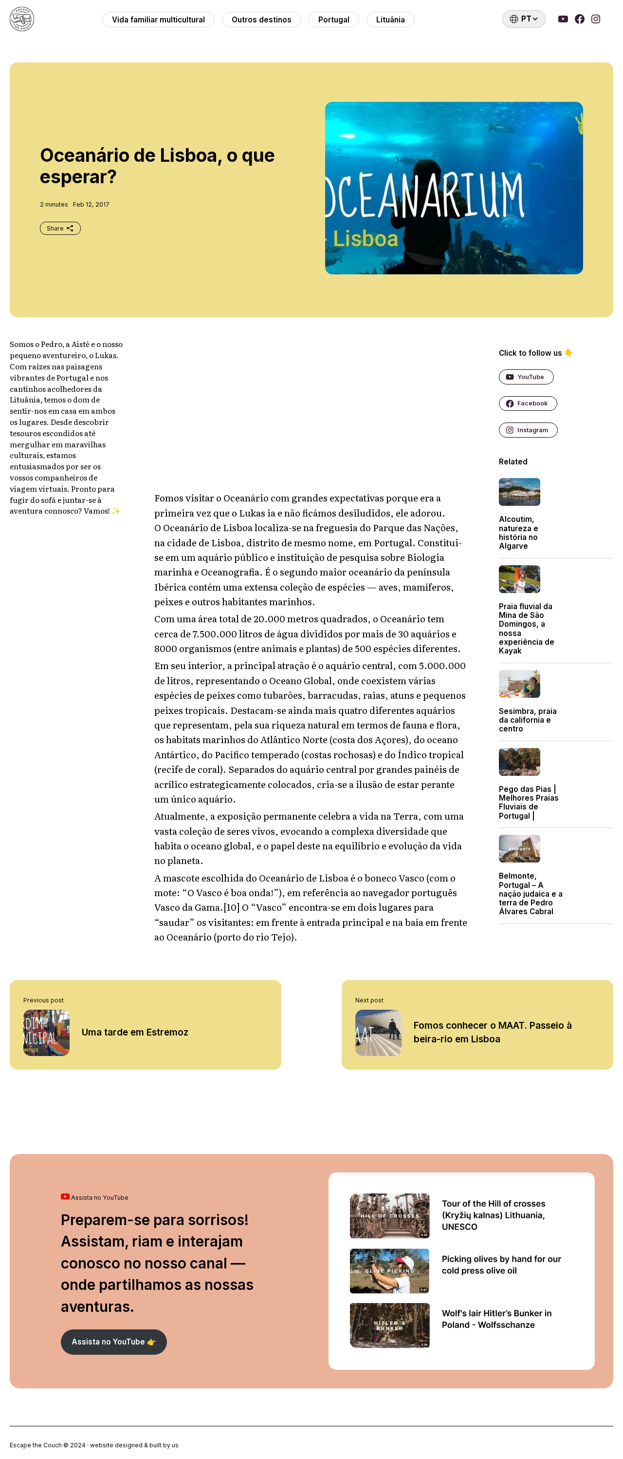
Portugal (333, 19)
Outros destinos (262, 19)
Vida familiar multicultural (158, 19)
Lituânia (390, 19)
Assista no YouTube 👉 (114, 1341)
